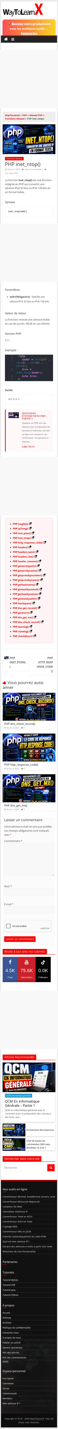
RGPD (5, 1361)
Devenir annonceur (13, 1347)
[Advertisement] (29, 79)
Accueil (6, 1312)
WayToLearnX (12, 115)
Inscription (8, 1378)
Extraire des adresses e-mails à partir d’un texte (27, 1246)
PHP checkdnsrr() (23, 636)
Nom (8, 886)
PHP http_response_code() (28, 542)
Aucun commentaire (33, 169)
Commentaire (13, 841)
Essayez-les (29, 33)
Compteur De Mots (12, 1206)
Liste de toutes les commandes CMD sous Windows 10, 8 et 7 (38, 1144)
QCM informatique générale (18, 1095)
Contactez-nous (11, 1332)
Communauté (10, 1393)
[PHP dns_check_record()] (29, 694)
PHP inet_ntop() (22, 537)
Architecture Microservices (40, 1129)
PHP (24, 115)
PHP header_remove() (25, 561)
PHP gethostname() (24, 584)
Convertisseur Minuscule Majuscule (21, 1201)
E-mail (8, 904)
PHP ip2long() (20, 528)
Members (8, 1398)
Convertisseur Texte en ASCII (17, 1216)
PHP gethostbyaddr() (25, 598)
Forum (6, 1388)
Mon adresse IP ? (11, 1403)
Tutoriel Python (10, 1294)
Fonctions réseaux (15, 118)
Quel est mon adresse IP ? (16, 1241)
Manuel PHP (36, 115)
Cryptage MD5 (10, 1226)
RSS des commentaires (14, 1357)
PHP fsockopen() (22, 603)
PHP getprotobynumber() (27, 575)
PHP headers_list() (23, 556)
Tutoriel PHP (9, 1284)
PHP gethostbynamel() (26, 589)
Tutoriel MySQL (10, 1279)
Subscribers (27, 973)
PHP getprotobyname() (26, 580)
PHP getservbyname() (25, 570)
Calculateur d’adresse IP (15, 1211)
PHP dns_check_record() (26, 622)
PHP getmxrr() (21, 612)
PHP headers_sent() (24, 551)
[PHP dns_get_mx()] (29, 776)
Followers (43, 973)
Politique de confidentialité (16, 1327)
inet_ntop (9, 173)
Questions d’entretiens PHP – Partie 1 (34, 416)
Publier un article (12, 1342)
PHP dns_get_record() (25, 608)
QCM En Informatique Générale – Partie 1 (22, 1103)
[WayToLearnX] (6, 39)
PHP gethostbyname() (25, 594)
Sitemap (7, 1317)
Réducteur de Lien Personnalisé (19, 1251)
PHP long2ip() (20, 523)
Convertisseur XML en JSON (17, 1231)
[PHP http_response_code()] (29, 735)
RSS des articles (11, 1352)
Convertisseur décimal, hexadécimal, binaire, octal (29, 1196)
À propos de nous (12, 1337)
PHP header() (20, 547)
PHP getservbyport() (24, 565)
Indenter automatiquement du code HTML (24, 1236)
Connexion (8, 1383)
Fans (10, 973)
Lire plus (28, 447)
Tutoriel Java (9, 1289)
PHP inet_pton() (22, 533)
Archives (7, 1322)
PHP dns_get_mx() (23, 617)
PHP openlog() (21, 626)
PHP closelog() (21, 631)
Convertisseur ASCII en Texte (17, 1221)
